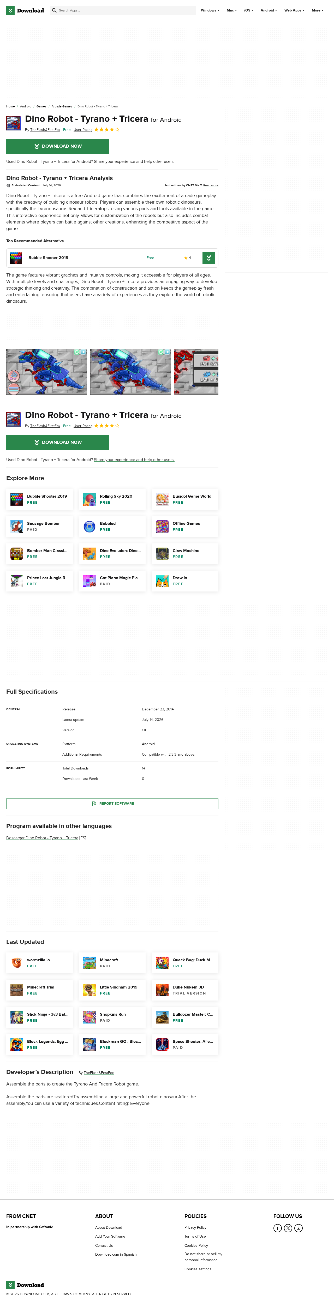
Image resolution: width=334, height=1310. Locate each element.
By (42, 130)
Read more (210, 185)
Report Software (116, 803)
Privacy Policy (195, 1227)
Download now (62, 146)
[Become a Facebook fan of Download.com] (277, 1228)
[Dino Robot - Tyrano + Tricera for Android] (13, 123)
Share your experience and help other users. (134, 161)
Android (267, 10)
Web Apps (292, 10)
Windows (208, 10)
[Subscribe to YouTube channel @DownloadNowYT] (298, 1228)
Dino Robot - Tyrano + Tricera (103, 119)
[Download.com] (25, 10)
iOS (247, 10)
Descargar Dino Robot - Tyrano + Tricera (42, 838)
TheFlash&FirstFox (99, 1073)
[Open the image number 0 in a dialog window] (46, 372)
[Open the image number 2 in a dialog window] (214, 372)
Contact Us (104, 1245)
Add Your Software (110, 1236)
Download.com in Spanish (116, 1254)
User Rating (83, 130)
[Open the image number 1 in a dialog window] (130, 372)
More (316, 10)
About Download (108, 1227)
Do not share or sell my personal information (203, 1257)
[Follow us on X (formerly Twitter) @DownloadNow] (288, 1228)
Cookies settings (197, 1269)
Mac (230, 10)
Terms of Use (195, 1236)
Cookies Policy (196, 1245)
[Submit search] (54, 10)
